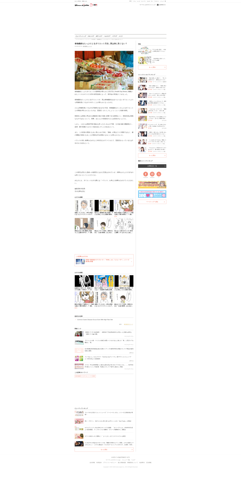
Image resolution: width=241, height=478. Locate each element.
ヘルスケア (107, 36)
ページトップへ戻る (152, 201)
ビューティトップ (81, 36)
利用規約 (99, 462)
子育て (130, 1)
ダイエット (86, 376)
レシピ (138, 1)
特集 (139, 44)
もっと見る (104, 449)
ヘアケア (114, 36)
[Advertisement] (120, 20)
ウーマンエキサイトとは (113, 460)
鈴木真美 (78, 376)
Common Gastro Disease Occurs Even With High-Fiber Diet (95, 319)
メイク (121, 36)
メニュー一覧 (163, 1)
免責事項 (142, 462)
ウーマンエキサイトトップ (147, 4)
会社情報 (92, 462)
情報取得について (132, 462)
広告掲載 (148, 462)
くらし (134, 1)
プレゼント (156, 1)
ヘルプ (133, 460)
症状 (93, 376)
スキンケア (91, 36)
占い (152, 1)
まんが (148, 1)
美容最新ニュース (87, 46)
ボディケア (99, 36)
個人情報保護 (122, 462)
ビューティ (143, 1)
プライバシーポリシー (109, 462)
